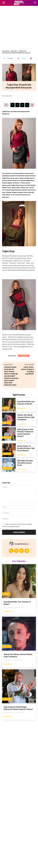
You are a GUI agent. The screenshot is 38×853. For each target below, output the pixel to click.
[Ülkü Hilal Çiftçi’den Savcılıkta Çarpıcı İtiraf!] (9, 465)
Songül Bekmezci (21, 544)
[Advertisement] (19, 26)
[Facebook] (12, 105)
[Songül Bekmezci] (11, 544)
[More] (31, 58)
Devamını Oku (21, 408)
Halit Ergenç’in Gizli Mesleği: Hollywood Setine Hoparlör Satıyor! (25, 432)
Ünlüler (14, 51)
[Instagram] (16, 550)
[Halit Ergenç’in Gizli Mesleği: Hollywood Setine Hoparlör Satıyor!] (9, 434)
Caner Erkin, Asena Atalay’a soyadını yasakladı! (27, 370)
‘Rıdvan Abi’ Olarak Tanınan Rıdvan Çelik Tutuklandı (26, 417)
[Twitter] (17, 105)
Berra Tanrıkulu (8, 607)
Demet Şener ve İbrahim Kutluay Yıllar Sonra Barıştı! (26, 448)
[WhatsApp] (27, 105)
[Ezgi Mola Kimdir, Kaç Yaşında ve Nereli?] (9, 404)
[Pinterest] (22, 105)
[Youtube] (26, 550)
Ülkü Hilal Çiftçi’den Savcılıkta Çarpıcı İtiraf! (25, 462)
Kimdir (6, 408)
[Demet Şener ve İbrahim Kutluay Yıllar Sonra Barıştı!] (9, 450)
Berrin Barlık (7, 659)
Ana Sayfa (5, 51)
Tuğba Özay (23, 356)
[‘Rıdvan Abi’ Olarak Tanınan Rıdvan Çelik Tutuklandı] (9, 419)
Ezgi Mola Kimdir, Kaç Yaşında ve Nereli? (26, 402)
